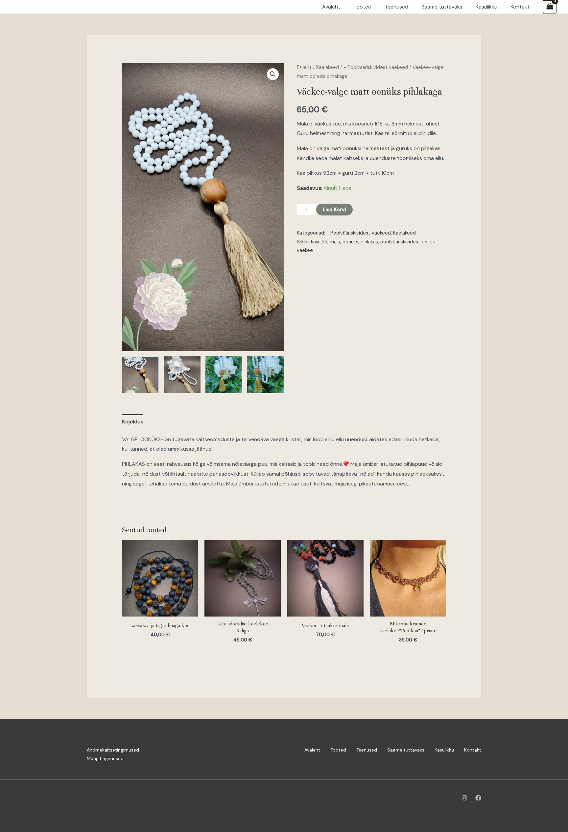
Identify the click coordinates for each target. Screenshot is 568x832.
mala (335, 242)
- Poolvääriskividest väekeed (375, 67)
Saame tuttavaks (405, 750)
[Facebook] (478, 798)
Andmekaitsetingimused (113, 750)
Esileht (304, 67)
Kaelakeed (327, 67)
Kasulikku (444, 750)
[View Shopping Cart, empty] (549, 6)
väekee (305, 250)
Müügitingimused (105, 758)
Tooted (338, 750)
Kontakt (472, 750)
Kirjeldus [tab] (132, 421)
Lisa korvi (334, 209)
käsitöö (319, 242)
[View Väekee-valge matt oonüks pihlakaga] (140, 374)
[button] (273, 74)
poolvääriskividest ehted (408, 242)
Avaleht (312, 750)
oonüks (350, 242)
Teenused (366, 750)
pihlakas (369, 242)
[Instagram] (464, 798)
